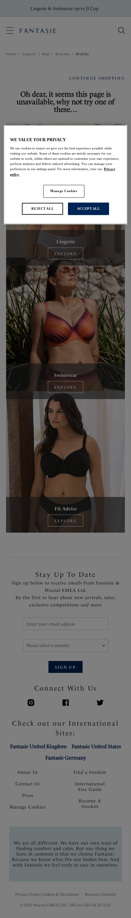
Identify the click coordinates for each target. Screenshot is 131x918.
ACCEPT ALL (88, 208)
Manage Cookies (63, 191)
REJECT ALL (42, 208)
